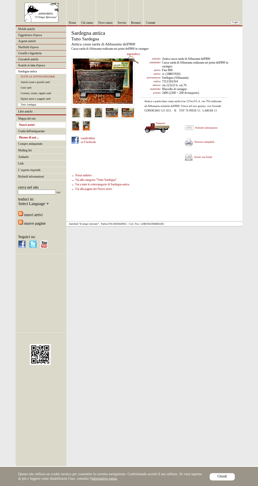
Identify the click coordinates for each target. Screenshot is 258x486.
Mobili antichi (26, 29)
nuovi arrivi (33, 215)
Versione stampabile (203, 141)
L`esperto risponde (29, 170)
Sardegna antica (27, 71)
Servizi (122, 22)
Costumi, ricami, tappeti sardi (36, 93)
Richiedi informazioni (31, 176)
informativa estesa (104, 478)
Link (21, 163)
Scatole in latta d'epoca (31, 65)
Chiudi (222, 476)
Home (72, 22)
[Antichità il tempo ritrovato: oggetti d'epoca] (41, 21)
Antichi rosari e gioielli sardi (35, 82)
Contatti (150, 22)
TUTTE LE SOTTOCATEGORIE (38, 76)
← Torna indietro (81, 175)
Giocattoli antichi (28, 59)
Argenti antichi (27, 41)
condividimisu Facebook (88, 140)
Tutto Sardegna (28, 104)
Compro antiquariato (30, 144)
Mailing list (25, 150)
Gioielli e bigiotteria (30, 53)
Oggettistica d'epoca (30, 35)
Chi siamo (87, 22)
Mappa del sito (27, 118)
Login (235, 22)
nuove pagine (34, 223)
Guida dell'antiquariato (31, 131)
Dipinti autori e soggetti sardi (36, 98)
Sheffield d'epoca (28, 47)
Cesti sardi (26, 87)
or (58, 192)
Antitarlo (23, 157)
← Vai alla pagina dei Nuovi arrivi (91, 189)
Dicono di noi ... (29, 137)
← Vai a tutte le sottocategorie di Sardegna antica (100, 184)
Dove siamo (105, 22)
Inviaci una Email (202, 157)
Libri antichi (25, 111)
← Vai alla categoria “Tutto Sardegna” (94, 180)
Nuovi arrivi (27, 125)
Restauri (136, 22)
